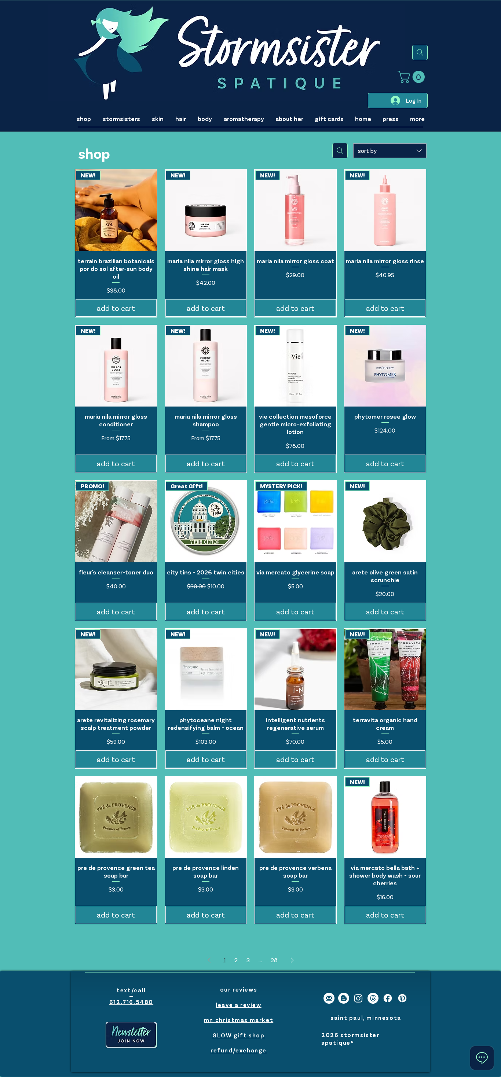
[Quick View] (116, 817)
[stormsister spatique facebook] (387, 998)
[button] (413, 77)
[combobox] (390, 150)
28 (274, 959)
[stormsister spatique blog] (343, 998)
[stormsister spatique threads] (373, 998)
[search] (420, 52)
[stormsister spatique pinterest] (402, 998)
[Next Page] (292, 960)
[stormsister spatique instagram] (358, 998)
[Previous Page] (209, 960)
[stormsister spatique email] (328, 998)
